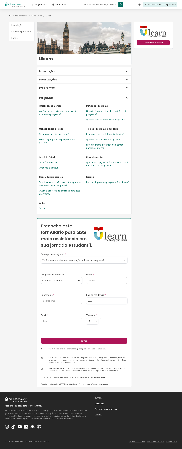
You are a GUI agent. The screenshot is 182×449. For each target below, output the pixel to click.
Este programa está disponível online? (105, 134)
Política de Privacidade (155, 441)
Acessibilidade (171, 441)
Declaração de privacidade (94, 377)
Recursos (59, 4)
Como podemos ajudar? (53, 254)
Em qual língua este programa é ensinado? (107, 182)
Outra (42, 208)
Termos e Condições (137, 441)
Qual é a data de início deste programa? (106, 119)
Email (44, 315)
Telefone (91, 315)
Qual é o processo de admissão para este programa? (59, 192)
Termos (79, 377)
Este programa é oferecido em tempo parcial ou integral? (105, 146)
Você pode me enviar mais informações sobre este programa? (58, 113)
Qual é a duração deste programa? (103, 139)
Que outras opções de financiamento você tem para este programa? (107, 164)
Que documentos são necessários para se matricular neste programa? (60, 184)
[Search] (120, 4)
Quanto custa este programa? (54, 134)
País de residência (96, 294)
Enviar (84, 340)
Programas (40, 4)
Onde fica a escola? (48, 162)
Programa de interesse (53, 274)
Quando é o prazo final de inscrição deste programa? (106, 113)
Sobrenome (47, 294)
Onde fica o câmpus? (49, 167)
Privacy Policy (84, 384)
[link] (48, 15)
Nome (90, 274)
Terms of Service (98, 384)
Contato (98, 414)
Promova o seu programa (106, 409)
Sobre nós (99, 403)
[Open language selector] (139, 4)
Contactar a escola (153, 42)
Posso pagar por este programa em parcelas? (57, 141)
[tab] (21, 25)
